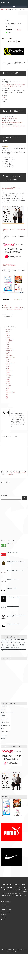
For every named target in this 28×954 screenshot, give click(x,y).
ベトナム (8, 377)
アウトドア (5, 84)
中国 (7, 390)
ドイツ (7, 361)
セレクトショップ (6, 725)
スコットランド (10, 350)
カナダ (7, 342)
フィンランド (9, 370)
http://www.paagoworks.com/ (9, 118)
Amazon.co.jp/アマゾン (11, 188)
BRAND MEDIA (5, 906)
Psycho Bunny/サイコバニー (13, 597)
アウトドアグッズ (13, 84)
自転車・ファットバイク (7, 712)
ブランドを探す (4, 495)
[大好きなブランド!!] (6, 146)
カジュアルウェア (6, 722)
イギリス (8, 333)
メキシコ (8, 387)
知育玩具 (4, 738)
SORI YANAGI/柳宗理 (12, 588)
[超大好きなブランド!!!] (7, 146)
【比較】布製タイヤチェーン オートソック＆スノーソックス (13, 649)
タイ (7, 353)
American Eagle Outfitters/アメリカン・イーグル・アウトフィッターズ (16, 615)
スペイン (8, 352)
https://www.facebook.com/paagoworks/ (12, 122)
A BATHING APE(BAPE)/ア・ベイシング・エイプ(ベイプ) (16, 562)
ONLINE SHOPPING (6, 909)
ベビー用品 (4, 735)
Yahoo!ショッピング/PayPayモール (13, 230)
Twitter (4, 914)
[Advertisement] (14, 519)
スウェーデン (9, 348)
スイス (7, 346)
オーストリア (9, 341)
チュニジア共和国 (10, 357)
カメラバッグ (13, 86)
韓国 (7, 398)
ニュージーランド (10, 363)
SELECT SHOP (5, 904)
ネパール (8, 364)
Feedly (4, 919)
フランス (8, 372)
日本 (3, 97)
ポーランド (8, 383)
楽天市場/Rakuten (9, 265)
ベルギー (8, 381)
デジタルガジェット (6, 731)
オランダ (8, 337)
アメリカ (8, 331)
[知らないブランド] (3, 146)
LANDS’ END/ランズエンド (13, 579)
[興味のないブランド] (4, 146)
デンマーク (8, 359)
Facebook (5, 917)
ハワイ (7, 368)
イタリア (8, 335)
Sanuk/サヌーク (11, 543)
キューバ (8, 344)
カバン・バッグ (5, 718)
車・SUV (4, 709)
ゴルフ (3, 728)
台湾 (7, 394)
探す (25, 497)
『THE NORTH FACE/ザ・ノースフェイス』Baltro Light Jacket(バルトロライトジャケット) (13, 640)
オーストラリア (10, 339)
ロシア (7, 388)
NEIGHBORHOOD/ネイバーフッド (15, 570)
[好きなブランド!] (5, 146)
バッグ (19, 86)
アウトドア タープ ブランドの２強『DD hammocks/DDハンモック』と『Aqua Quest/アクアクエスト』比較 (14, 645)
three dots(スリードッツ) (13, 606)
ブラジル (8, 374)
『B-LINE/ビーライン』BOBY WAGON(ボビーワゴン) (13, 642)
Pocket (19, 30)
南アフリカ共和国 (10, 392)
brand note (5, 3)
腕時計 (3, 715)
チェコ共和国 (9, 355)
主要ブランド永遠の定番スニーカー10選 (10, 647)
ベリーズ (8, 379)
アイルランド (9, 329)
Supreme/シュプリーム (12, 552)
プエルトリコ (9, 376)
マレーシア (8, 385)
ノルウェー (8, 366)
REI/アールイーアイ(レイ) (13, 623)
